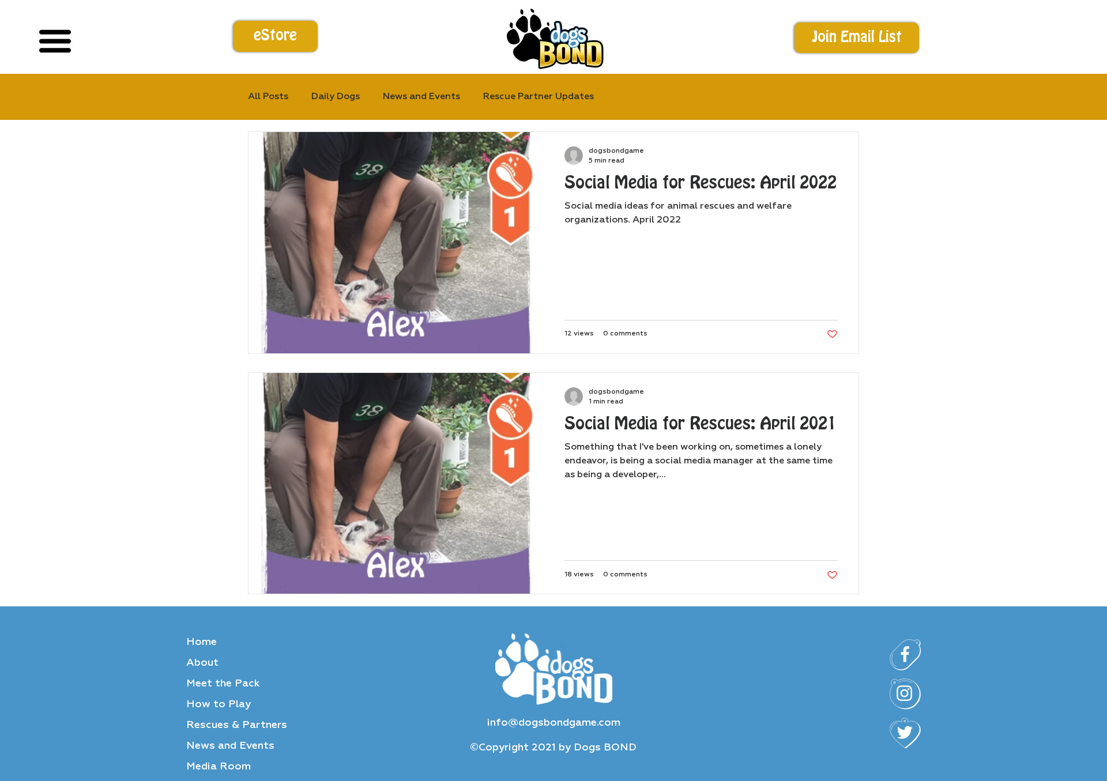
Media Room (218, 766)
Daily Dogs (335, 96)
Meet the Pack (223, 683)
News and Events (230, 746)
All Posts (268, 96)
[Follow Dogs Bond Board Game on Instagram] (905, 694)
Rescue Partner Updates (538, 96)
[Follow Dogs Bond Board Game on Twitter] (905, 733)
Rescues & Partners (236, 725)
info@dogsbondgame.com (553, 723)
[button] (857, 38)
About (202, 663)
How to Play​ (218, 704)
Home (201, 642)
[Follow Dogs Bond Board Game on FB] (905, 654)
